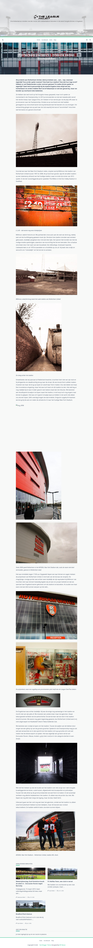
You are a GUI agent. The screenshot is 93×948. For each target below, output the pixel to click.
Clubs (50, 40)
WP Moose (62, 945)
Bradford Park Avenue (24, 914)
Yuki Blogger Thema (45, 945)
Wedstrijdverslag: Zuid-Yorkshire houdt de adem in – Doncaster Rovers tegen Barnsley (30, 883)
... (19, 893)
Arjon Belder (52, 890)
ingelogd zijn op (25, 934)
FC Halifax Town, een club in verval (60, 881)
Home (38, 40)
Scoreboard (45, 40)
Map (55, 40)
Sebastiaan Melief (21, 897)
